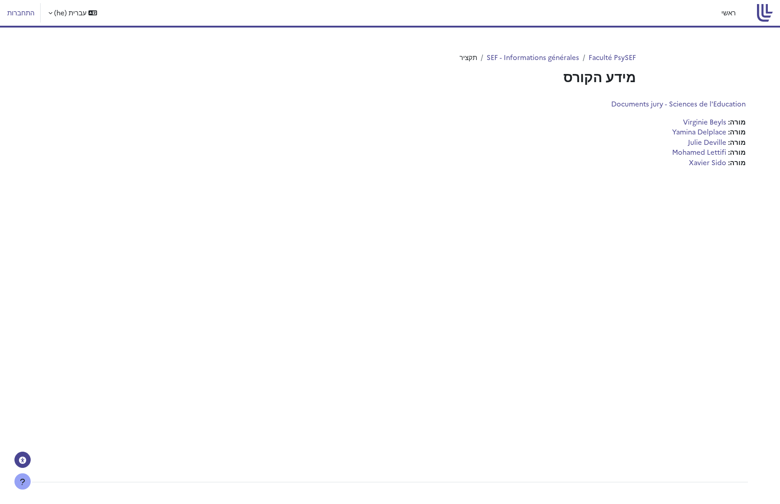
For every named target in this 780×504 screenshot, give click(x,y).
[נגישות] (22, 460)
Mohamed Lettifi (699, 152)
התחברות (21, 12)
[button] (72, 13)
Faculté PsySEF (612, 57)
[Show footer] (22, 481)
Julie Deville (707, 142)
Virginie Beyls (704, 121)
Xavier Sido (707, 162)
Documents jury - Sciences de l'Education (678, 103)
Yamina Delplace (699, 131)
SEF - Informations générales (533, 57)
